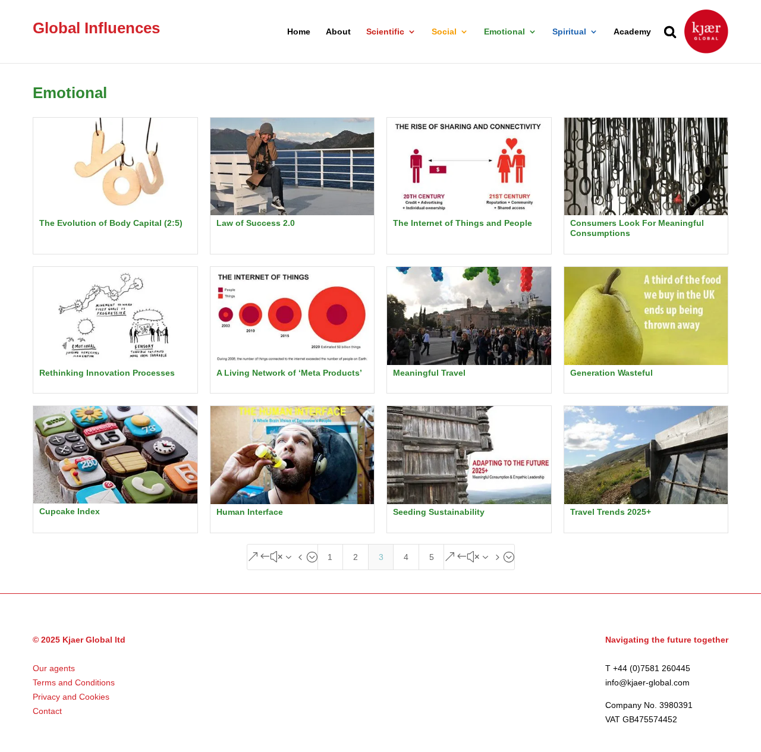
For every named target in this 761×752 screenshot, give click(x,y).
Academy (632, 31)
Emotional (504, 31)
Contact (47, 711)
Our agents (54, 668)
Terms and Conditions (74, 682)
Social (444, 31)
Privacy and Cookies (71, 696)
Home (298, 31)
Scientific (385, 31)
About (338, 31)
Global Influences (96, 28)
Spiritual (569, 31)
